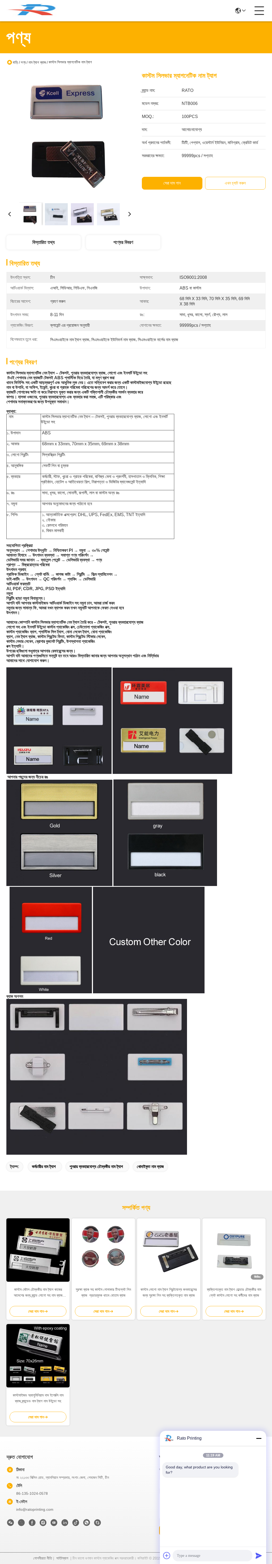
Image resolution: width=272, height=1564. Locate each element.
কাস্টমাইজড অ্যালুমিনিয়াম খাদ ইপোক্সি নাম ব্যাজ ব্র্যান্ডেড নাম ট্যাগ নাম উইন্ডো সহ (38, 1398)
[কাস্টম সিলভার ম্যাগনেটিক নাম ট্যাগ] (69, 134)
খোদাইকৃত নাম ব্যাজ (150, 1166)
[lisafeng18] (97, 1524)
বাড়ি (15, 62)
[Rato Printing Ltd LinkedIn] (65, 1524)
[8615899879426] (86, 1524)
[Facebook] (32, 1524)
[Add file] (167, 1555)
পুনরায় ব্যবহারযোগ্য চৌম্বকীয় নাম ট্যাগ (96, 1166)
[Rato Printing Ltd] (35, 11)
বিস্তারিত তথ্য (43, 242)
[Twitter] (21, 1524)
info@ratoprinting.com (34, 1509)
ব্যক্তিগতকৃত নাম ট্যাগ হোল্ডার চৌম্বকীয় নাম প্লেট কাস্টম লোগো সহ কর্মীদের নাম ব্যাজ (234, 1292)
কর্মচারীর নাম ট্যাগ (44, 1166)
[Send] (258, 1555)
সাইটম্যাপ (62, 1558)
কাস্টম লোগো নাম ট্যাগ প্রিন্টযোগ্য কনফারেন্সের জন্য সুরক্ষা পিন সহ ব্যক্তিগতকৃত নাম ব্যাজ (169, 1292)
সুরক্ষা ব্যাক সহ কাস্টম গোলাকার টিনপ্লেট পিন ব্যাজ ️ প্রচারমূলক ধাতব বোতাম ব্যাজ (103, 1292)
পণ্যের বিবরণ (123, 242)
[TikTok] (75, 1524)
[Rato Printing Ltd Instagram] (43, 1524)
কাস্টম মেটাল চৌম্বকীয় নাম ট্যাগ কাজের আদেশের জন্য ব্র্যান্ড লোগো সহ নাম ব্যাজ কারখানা (38, 1292)
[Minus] (259, 1438)
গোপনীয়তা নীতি (42, 1558)
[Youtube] (54, 1524)
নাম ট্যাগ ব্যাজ (37, 62)
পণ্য (23, 62)
